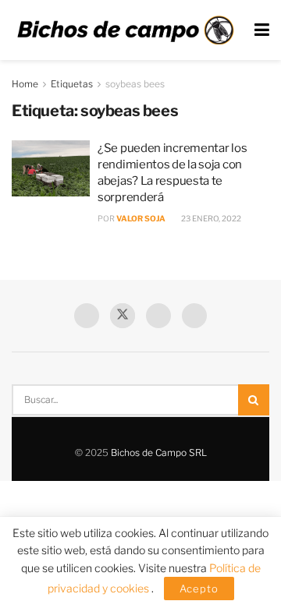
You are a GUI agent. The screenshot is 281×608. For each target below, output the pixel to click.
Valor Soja (140, 218)
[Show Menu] (261, 30)
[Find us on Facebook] (86, 315)
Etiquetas (72, 84)
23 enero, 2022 (210, 218)
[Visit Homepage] (125, 30)
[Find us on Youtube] (158, 315)
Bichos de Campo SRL (159, 452)
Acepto (199, 588)
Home (25, 84)
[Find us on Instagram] (194, 315)
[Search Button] (253, 399)
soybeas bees (135, 84)
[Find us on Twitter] (122, 315)
